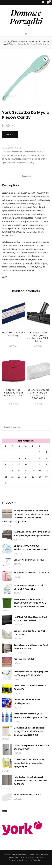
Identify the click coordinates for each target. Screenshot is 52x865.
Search (46, 427)
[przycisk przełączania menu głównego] (26, 34)
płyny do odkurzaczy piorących (16, 159)
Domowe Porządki (26, 16)
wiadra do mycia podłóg (23, 162)
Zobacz (10, 134)
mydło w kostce (14, 155)
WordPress (38, 860)
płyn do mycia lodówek (34, 155)
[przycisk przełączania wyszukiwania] (43, 2)
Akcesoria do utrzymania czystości (28, 151)
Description (27, 176)
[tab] (27, 176)
